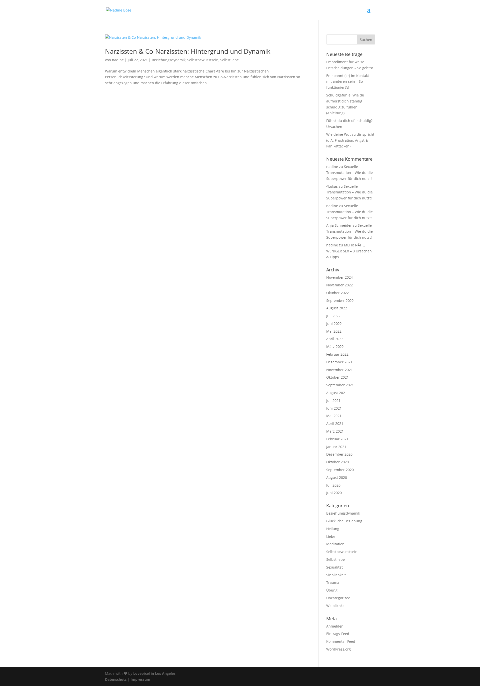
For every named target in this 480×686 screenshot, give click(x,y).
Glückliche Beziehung (344, 521)
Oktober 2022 (337, 292)
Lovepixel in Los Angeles (154, 673)
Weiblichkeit (336, 605)
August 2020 (336, 477)
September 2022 (340, 300)
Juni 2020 (334, 492)
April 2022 (334, 338)
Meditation (335, 544)
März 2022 (335, 346)
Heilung (332, 528)
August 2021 (336, 392)
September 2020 (340, 469)
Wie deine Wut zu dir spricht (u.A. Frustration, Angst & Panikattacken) (350, 140)
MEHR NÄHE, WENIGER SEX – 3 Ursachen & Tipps (349, 251)
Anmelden (335, 626)
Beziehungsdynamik (169, 59)
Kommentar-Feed (340, 641)
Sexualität (334, 567)
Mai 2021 (334, 415)
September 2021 (340, 385)
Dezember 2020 (339, 454)
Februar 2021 (337, 439)
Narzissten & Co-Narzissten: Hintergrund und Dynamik (187, 51)
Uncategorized (338, 598)
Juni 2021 (334, 408)
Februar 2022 (337, 354)
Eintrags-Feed (337, 633)
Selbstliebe (229, 59)
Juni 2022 (334, 323)
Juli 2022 (333, 315)
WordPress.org (338, 649)
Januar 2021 (336, 446)
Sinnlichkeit (336, 575)
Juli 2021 (333, 400)
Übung (332, 590)
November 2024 (339, 277)
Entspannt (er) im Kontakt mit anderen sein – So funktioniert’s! (347, 81)
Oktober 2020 (337, 462)
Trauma (332, 582)
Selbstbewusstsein (202, 59)
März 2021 (335, 431)
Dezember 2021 (339, 362)
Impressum (140, 679)
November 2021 (339, 369)
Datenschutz (115, 679)
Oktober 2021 (337, 377)
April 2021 (334, 423)
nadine (118, 59)
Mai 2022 (334, 331)
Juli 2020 (333, 485)
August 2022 (336, 308)
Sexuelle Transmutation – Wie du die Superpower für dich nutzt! (349, 172)
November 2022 (339, 285)
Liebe (330, 536)
